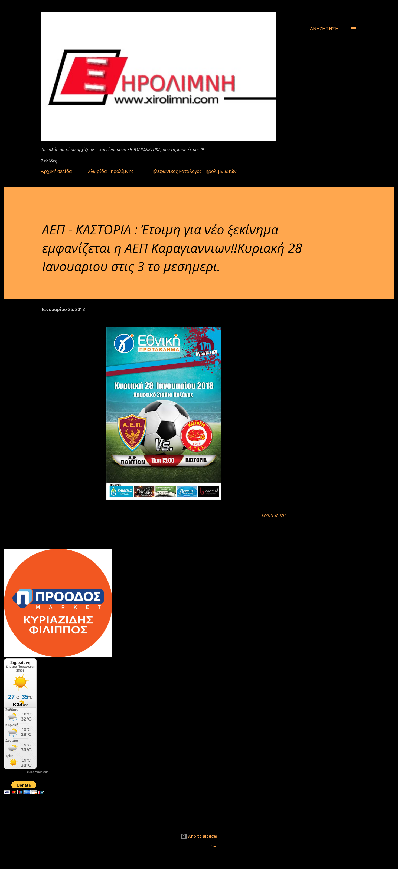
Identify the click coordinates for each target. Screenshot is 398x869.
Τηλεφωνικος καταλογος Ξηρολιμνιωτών (193, 171)
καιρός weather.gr (37, 772)
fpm (213, 846)
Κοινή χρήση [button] (274, 515)
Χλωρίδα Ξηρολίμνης (110, 171)
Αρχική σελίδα (56, 171)
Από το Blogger (202, 836)
